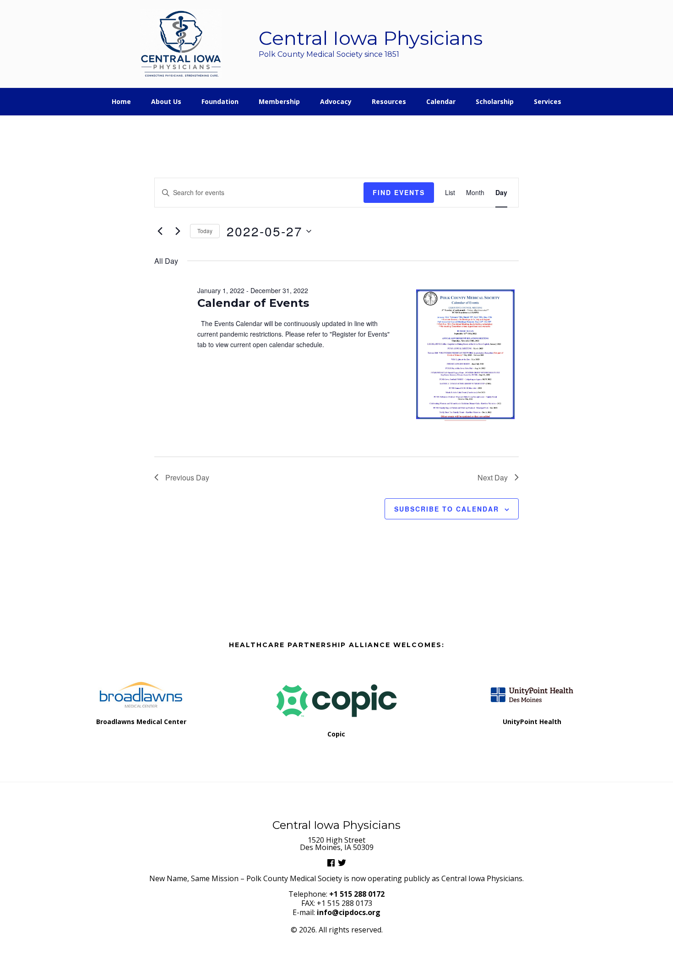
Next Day (493, 477)
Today (204, 230)
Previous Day (187, 477)
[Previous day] (159, 231)
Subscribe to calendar (446, 508)
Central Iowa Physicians (181, 43)
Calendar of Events (253, 303)
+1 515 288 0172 (357, 894)
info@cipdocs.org (348, 912)
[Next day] (177, 231)
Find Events (399, 192)
